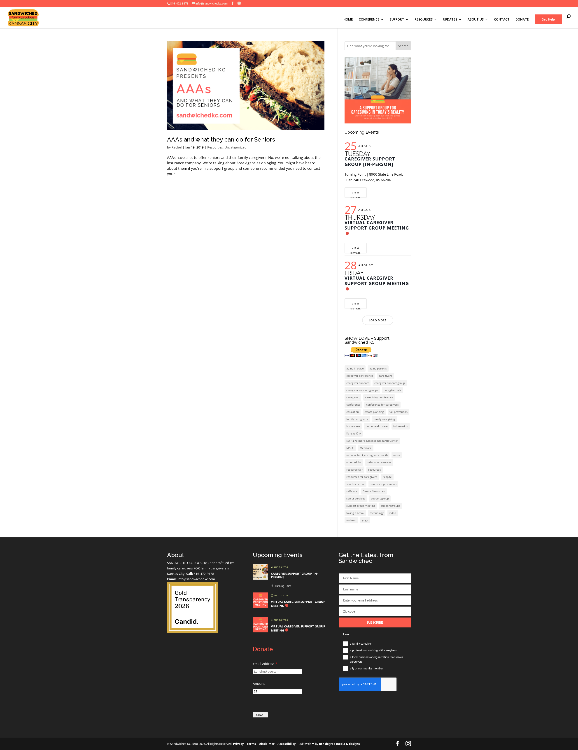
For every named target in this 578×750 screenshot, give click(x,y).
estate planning (374, 412)
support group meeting (360, 506)
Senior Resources (374, 491)
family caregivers (357, 419)
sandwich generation (383, 484)
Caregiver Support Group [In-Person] (370, 161)
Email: (172, 579)
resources (374, 469)
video (392, 513)
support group (380, 498)
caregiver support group (389, 383)
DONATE (522, 19)
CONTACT (502, 19)
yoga (365, 520)
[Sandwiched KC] (192, 631)
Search (403, 46)
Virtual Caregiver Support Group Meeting (377, 225)
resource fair (354, 469)
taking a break (355, 513)
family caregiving (384, 419)
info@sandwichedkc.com (196, 579)
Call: (189, 573)
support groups (390, 506)
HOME (348, 19)
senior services (355, 498)
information (400, 426)
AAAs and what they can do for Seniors (221, 139)
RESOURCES (424, 19)
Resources (215, 147)
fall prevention (398, 412)
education (352, 412)
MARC (350, 448)
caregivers (385, 376)
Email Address (265, 664)
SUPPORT (397, 19)
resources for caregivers (361, 477)
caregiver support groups (362, 390)
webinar (351, 520)
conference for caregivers (382, 404)
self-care (351, 491)
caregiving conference (379, 397)
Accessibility (286, 744)
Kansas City (353, 433)
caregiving (352, 397)
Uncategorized (236, 147)
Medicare (366, 448)
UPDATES (450, 19)
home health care (377, 426)
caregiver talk (392, 390)
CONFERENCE (369, 19)
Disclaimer (267, 744)
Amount (259, 683)
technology (377, 513)
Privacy (238, 744)
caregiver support (357, 383)
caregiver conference (359, 376)
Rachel (177, 147)
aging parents (378, 368)
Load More (378, 320)
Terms (251, 744)
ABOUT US (476, 19)
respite (387, 477)
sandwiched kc (355, 484)
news (396, 455)
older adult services (379, 462)
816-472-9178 (203, 573)
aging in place (355, 368)
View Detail (355, 194)
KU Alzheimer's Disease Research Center (372, 441)
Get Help (548, 19)
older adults (353, 462)
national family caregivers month (367, 455)
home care (353, 426)
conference (353, 404)
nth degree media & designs (339, 744)
